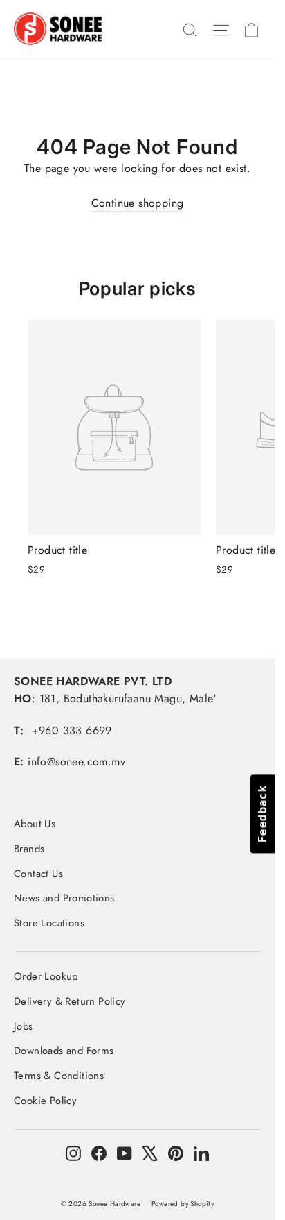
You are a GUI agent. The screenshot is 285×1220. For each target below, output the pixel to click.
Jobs (23, 1026)
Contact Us (38, 873)
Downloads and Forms (64, 1050)
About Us (34, 823)
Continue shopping (137, 203)
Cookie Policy (45, 1100)
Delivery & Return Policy (70, 1001)
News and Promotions (64, 898)
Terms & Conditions (59, 1075)
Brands (29, 848)
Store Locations (49, 923)
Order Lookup (46, 976)
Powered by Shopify (182, 1203)
